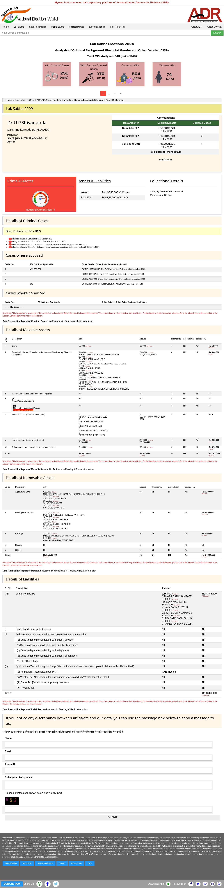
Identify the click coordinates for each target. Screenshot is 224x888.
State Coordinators (45, 863)
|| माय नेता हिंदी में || (118, 26)
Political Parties (76, 26)
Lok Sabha (19, 26)
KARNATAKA (41, 100)
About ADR (196, 26)
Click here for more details (166, 152)
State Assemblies (37, 26)
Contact (62, 863)
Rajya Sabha (57, 26)
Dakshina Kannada (61, 100)
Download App (156, 884)
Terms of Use (76, 863)
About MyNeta (214, 26)
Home (6, 26)
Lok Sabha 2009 (23, 100)
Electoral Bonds (97, 26)
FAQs (90, 863)
